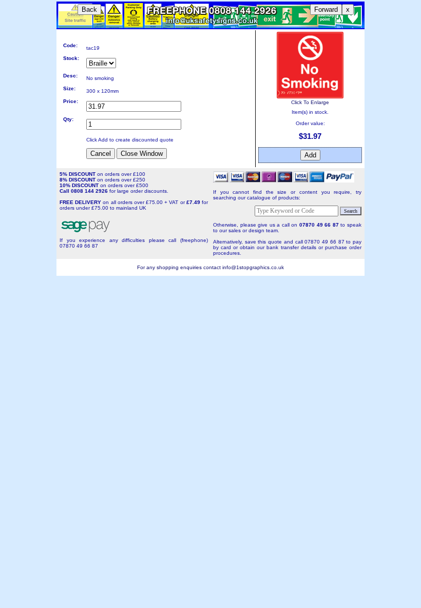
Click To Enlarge (310, 102)
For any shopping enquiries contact (179, 267)
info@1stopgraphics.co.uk (253, 267)
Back (89, 9)
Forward (326, 9)
